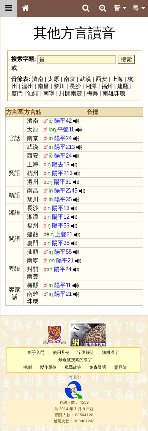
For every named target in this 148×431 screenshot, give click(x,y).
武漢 (85, 79)
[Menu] (8, 8)
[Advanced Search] (102, 8)
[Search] (85, 8)
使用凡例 (61, 352)
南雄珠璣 (113, 93)
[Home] (25, 8)
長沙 (75, 86)
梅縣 (92, 93)
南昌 (43, 86)
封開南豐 (70, 93)
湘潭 (91, 86)
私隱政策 (73, 367)
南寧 (49, 93)
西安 (101, 79)
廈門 (17, 93)
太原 (53, 79)
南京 (69, 79)
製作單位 (48, 367)
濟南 (37, 79)
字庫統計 (85, 352)
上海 (117, 79)
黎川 (59, 86)
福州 (107, 86)
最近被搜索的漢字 (75, 359)
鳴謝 (28, 367)
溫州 (27, 86)
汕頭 (33, 93)
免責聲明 (97, 367)
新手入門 (36, 352)
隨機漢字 (110, 352)
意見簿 (120, 367)
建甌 (123, 86)
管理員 (74, 377)
